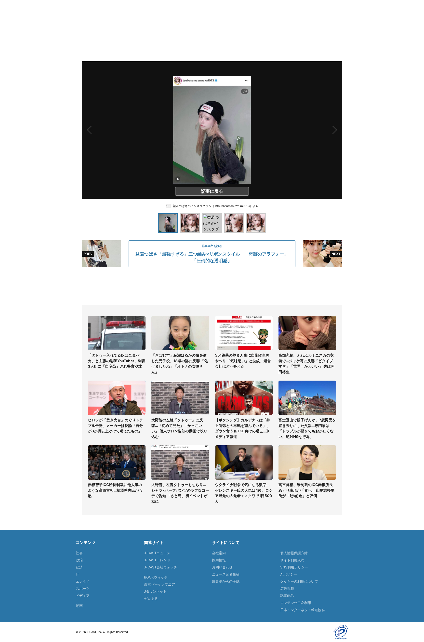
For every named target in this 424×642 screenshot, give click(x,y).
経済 (79, 567)
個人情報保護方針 (294, 553)
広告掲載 (287, 588)
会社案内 (219, 553)
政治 (79, 560)
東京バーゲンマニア (159, 584)
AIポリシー (288, 574)
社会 (79, 553)
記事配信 (287, 595)
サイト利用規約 (292, 560)
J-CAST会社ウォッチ (160, 567)
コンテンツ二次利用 (295, 603)
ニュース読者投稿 (225, 574)
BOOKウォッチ (156, 577)
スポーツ (83, 588)
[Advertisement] (212, 286)
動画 (79, 605)
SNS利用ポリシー (294, 567)
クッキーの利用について (299, 581)
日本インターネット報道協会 (302, 610)
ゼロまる (151, 598)
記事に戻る (212, 191)
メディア (83, 595)
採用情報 (219, 560)
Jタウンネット (155, 591)
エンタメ (83, 581)
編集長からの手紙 (225, 581)
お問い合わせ (222, 567)
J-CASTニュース (157, 553)
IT (77, 574)
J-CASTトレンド (157, 560)
